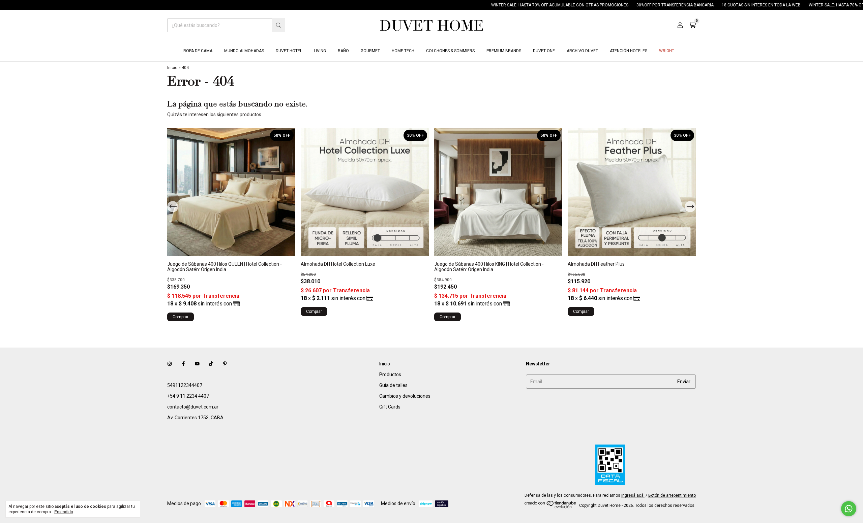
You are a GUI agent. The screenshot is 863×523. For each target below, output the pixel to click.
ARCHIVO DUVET (582, 50)
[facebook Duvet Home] (183, 363)
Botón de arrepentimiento (672, 495)
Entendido (63, 512)
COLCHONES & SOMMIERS (450, 50)
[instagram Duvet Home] (169, 363)
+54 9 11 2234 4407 (188, 396)
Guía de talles (393, 385)
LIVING (320, 50)
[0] (692, 25)
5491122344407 (184, 385)
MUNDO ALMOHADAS (244, 50)
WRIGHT (666, 50)
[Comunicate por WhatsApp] (848, 508)
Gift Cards (389, 407)
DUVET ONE (544, 50)
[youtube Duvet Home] (197, 363)
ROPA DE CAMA (197, 50)
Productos (390, 374)
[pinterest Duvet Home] (224, 363)
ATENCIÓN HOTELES (628, 50)
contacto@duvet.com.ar (192, 407)
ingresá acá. (633, 495)
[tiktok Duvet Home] (211, 363)
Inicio (172, 67)
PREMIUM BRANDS (503, 50)
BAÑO (343, 50)
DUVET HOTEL (289, 50)
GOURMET (370, 50)
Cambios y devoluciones (404, 396)
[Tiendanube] (551, 507)
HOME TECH (403, 50)
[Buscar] (278, 25)
